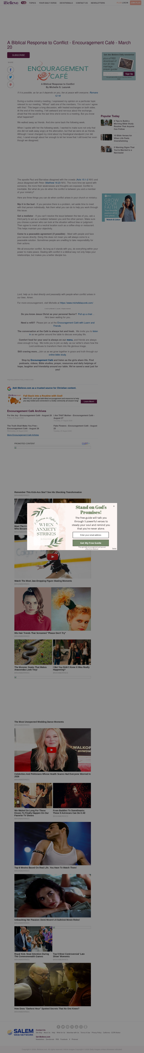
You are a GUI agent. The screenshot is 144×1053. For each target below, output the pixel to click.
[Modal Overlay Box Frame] (72, 526)
